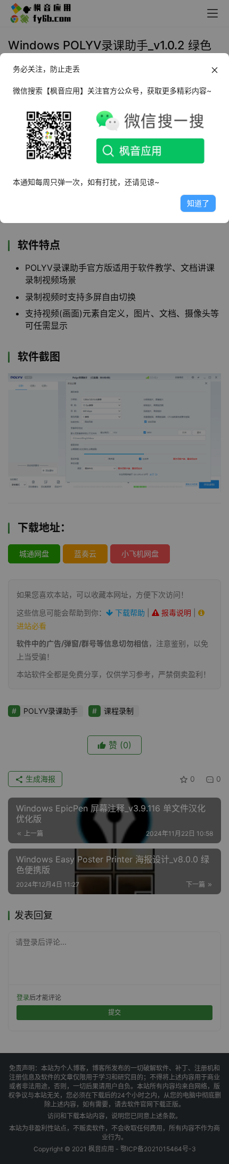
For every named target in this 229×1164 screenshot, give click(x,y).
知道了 (198, 203)
